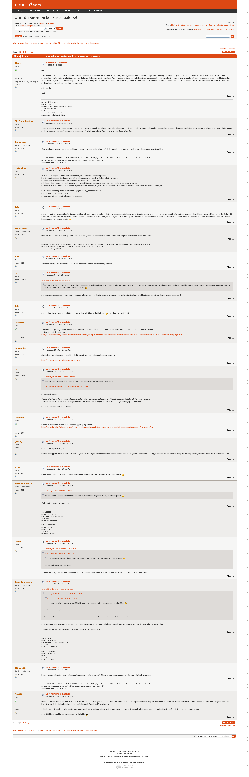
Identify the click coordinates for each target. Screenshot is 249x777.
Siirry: (195, 736)
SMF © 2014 (122, 751)
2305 (17, 467)
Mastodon (215, 29)
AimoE (18, 541)
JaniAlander (21, 142)
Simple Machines (133, 751)
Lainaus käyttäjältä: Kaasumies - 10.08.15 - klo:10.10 (59, 377)
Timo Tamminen (23, 483)
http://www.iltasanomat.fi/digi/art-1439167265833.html (64, 360)
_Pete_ (18, 441)
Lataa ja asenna (186, 25)
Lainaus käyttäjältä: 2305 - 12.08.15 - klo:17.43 (57, 491)
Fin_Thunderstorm (24, 121)
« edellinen (223, 48)
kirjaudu (41, 23)
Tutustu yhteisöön (200, 25)
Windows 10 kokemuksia (56, 63)
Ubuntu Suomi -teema (108, 756)
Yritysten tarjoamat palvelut (224, 25)
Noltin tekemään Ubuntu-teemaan (136, 756)
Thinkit (18, 63)
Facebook (206, 29)
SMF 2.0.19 (113, 751)
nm (16, 273)
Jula (17, 207)
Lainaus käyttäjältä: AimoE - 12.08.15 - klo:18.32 (57, 589)
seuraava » (232, 48)
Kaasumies (20, 348)
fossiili (18, 694)
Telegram (228, 29)
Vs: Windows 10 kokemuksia (58, 121)
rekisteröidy (51, 23)
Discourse (198, 29)
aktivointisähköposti (26, 26)
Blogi (210, 25)
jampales (19, 322)
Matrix (222, 29)
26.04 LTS (175, 25)
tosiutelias (20, 168)
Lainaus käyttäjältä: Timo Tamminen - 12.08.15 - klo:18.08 (60, 549)
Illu (16, 369)
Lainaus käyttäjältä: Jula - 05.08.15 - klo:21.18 (56, 280)
